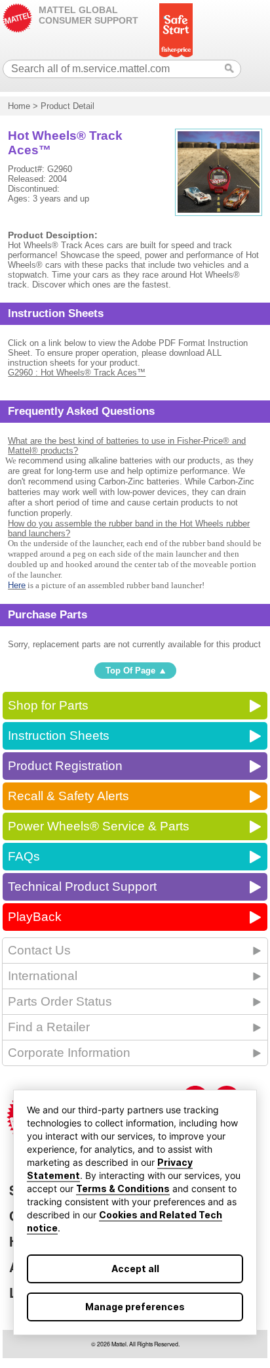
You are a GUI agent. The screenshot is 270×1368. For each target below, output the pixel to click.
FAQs (24, 856)
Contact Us (39, 950)
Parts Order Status (60, 1001)
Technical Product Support (82, 886)
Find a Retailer (49, 1027)
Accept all (135, 1268)
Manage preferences (135, 1306)
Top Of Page (130, 670)
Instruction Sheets (58, 735)
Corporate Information (69, 1052)
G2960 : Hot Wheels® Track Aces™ (76, 372)
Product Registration (65, 766)
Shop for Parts (48, 705)
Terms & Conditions (123, 1188)
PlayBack (35, 917)
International (42, 976)
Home (19, 106)
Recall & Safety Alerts (68, 796)
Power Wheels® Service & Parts (98, 826)
